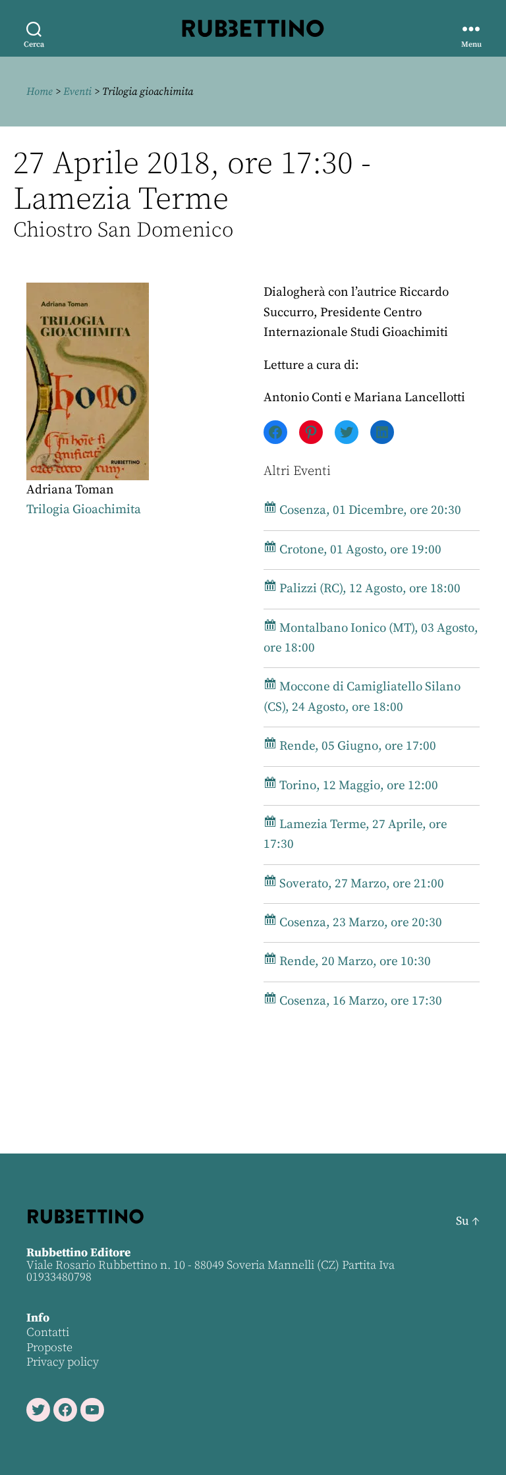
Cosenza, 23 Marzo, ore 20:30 (359, 922)
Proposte (49, 1347)
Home (39, 91)
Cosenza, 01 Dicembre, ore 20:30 (369, 510)
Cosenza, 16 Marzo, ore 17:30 (359, 1001)
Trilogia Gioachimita (83, 509)
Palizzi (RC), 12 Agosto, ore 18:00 (369, 588)
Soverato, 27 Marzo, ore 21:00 (360, 883)
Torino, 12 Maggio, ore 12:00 (357, 785)
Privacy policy (62, 1362)
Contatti (47, 1332)
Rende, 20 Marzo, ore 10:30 (354, 961)
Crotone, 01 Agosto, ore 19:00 (359, 549)
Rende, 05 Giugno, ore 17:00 (356, 746)
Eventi (77, 91)
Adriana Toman (70, 489)
